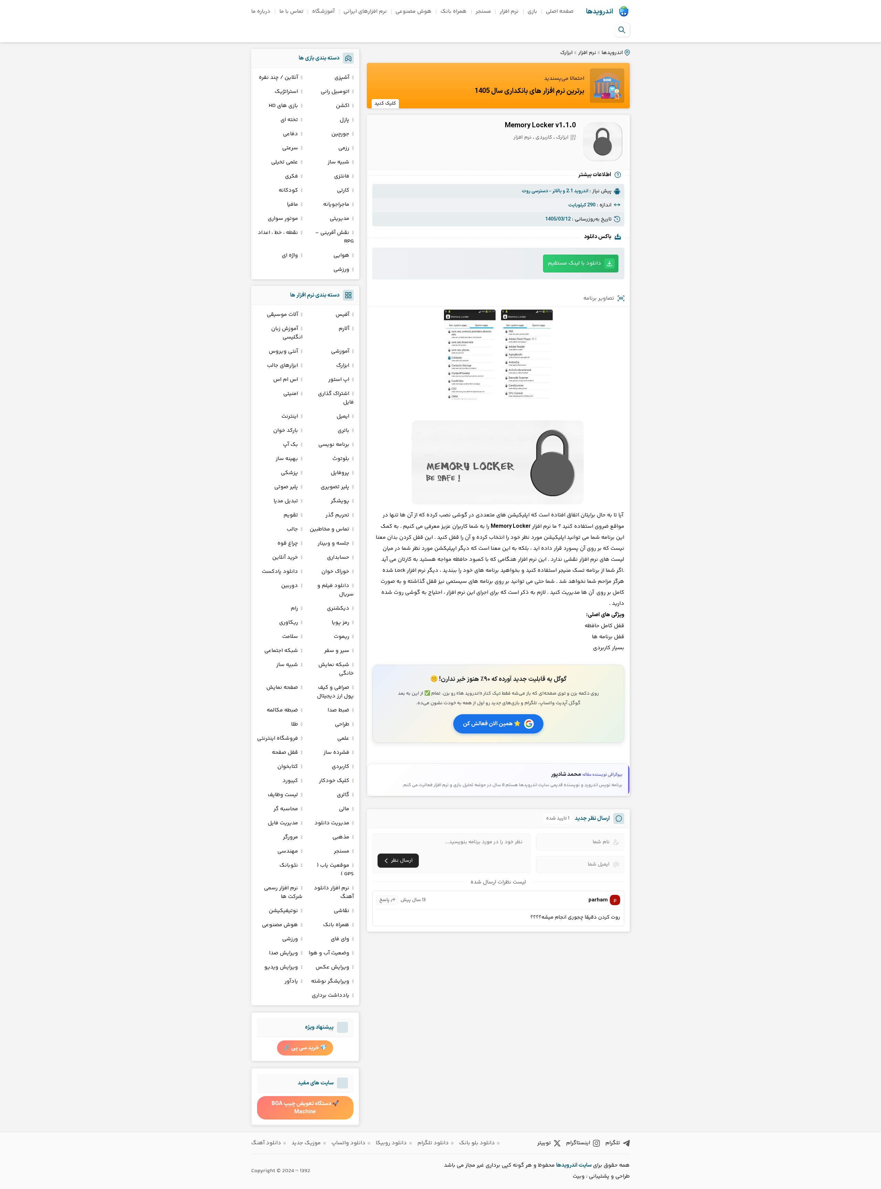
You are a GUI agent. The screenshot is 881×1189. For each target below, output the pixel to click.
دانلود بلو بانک (477, 1143)
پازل (344, 120)
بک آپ (290, 444)
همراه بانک (453, 11)
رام (294, 608)
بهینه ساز (287, 458)
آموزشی (340, 351)
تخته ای (289, 120)
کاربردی (543, 137)
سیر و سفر (336, 650)
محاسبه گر (286, 809)
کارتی (343, 190)
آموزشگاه (323, 11)
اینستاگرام (578, 1143)
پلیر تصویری (335, 487)
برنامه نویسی (333, 444)
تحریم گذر (337, 515)
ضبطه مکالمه (282, 710)
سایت (585, 1165)
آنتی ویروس (283, 351)
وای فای (340, 939)
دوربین (289, 585)
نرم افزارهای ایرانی (365, 11)
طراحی (342, 724)
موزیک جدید (306, 1143)
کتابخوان (287, 766)
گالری (343, 795)
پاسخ (384, 900)
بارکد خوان (285, 430)
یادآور (291, 981)
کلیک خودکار (334, 780)
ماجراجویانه (336, 204)
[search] (621, 29)
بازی (532, 11)
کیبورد (290, 780)
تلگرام (612, 1143)
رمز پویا (340, 622)
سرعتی (290, 148)
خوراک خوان (335, 571)
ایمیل (343, 416)
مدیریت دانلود (332, 823)
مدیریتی (339, 218)
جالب (292, 529)
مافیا (292, 204)
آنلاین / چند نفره (278, 77)
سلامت (290, 636)
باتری (343, 430)
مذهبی (340, 837)
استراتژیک (286, 91)
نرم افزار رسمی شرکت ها (283, 892)
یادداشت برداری (330, 995)
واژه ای (290, 255)
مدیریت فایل (283, 823)
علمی (343, 738)
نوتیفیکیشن (283, 911)
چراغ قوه (287, 543)
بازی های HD (283, 105)
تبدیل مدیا (286, 501)
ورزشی (341, 269)
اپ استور (338, 379)
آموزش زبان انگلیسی (286, 333)
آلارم (344, 328)
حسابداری (338, 557)
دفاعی (290, 134)
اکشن (342, 105)
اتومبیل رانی (335, 91)
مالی (344, 809)
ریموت (341, 636)
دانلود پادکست (280, 571)
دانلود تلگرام (433, 1143)
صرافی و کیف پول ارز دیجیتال (335, 691)
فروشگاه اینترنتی (277, 738)
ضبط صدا (338, 710)
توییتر (544, 1143)
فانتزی (341, 176)
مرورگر (290, 837)
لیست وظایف (283, 795)
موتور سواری (283, 218)
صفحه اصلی (560, 11)
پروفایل (340, 473)
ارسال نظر (402, 861)
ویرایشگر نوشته (330, 981)
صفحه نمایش (282, 687)
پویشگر (340, 501)
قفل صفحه (285, 752)
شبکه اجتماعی (281, 650)
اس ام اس (285, 379)
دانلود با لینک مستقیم (574, 263)
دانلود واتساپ (348, 1143)
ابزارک (566, 53)
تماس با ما (291, 11)
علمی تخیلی (284, 162)
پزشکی (289, 473)
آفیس (342, 314)
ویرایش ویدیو (281, 967)
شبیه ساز (338, 162)
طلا (294, 724)
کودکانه (288, 190)
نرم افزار (509, 11)
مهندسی (287, 851)
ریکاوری (288, 622)
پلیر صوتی (286, 487)
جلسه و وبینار (333, 543)
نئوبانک (288, 865)
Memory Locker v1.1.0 (540, 125)
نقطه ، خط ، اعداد (278, 232)
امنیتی (290, 393)
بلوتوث (340, 458)
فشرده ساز (336, 752)
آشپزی (342, 77)
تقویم (291, 515)
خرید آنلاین (285, 557)
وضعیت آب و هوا (329, 953)
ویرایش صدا (283, 953)
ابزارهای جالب (282, 365)
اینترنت (290, 416)
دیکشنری (338, 608)
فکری (291, 176)
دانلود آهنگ (266, 1143)
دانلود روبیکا (391, 1143)
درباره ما (260, 11)
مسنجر (483, 11)
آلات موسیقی (282, 314)
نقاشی (341, 911)
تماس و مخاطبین (329, 529)
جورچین (340, 134)
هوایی (341, 255)
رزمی (343, 148)
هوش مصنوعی (413, 11)
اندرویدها (599, 12)
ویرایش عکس (332, 967)
